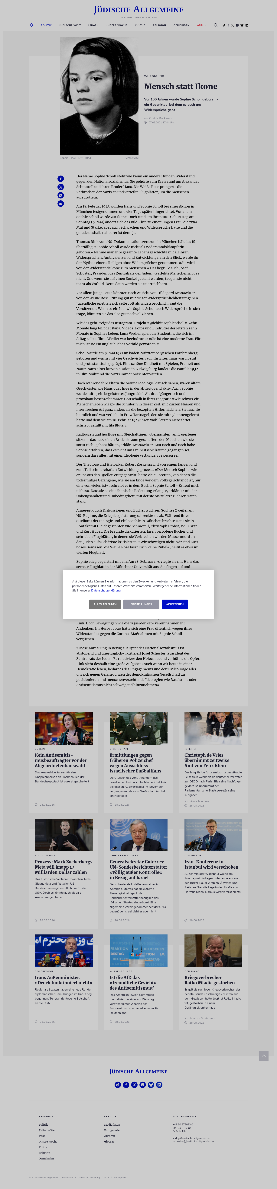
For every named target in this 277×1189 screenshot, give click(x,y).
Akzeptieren (175, 604)
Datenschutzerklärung (106, 590)
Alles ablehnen (105, 604)
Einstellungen (141, 604)
